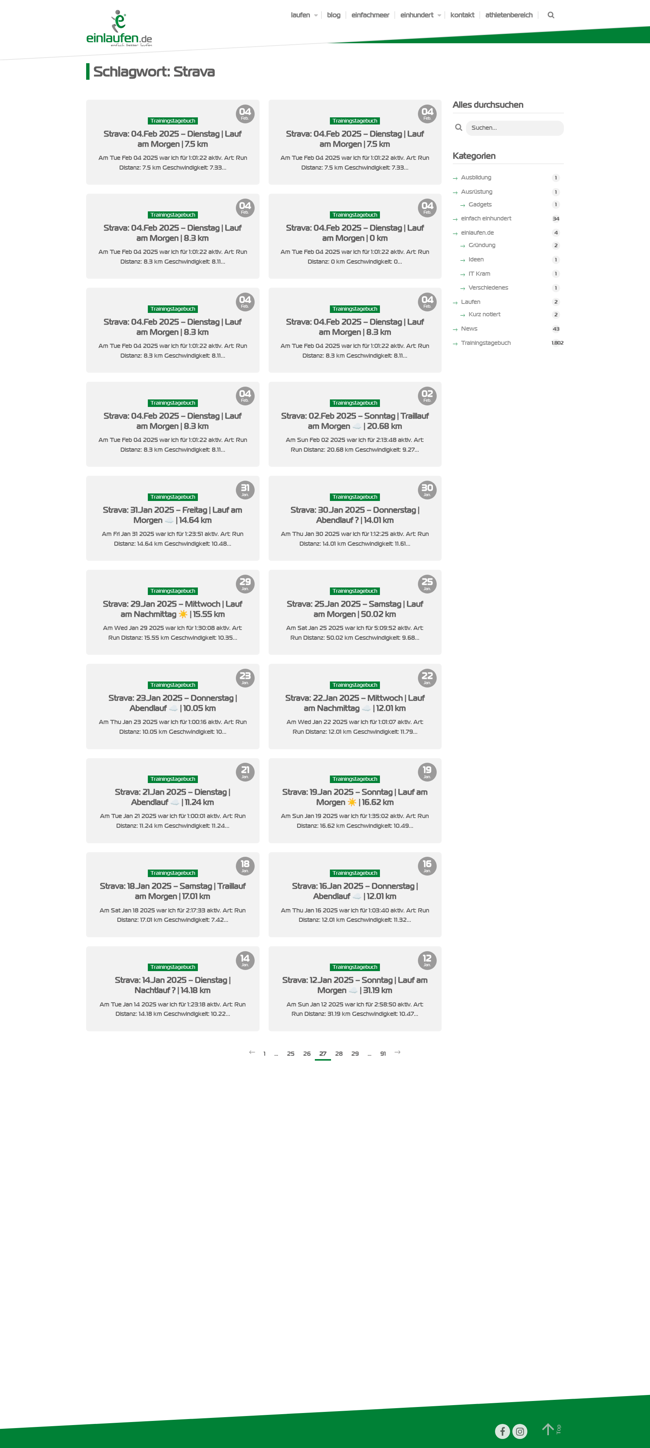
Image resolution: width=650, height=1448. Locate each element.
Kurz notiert (484, 314)
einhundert (417, 15)
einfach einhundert (486, 218)
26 (307, 1054)
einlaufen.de (477, 233)
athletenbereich (509, 15)
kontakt (462, 15)
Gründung (482, 245)
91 (383, 1054)
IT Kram (480, 274)
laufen (300, 15)
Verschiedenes (488, 287)
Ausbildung (476, 177)
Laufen (470, 302)
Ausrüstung (476, 192)
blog (333, 15)
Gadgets (480, 204)
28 (339, 1054)
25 (291, 1054)
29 (355, 1054)
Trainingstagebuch (486, 343)
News (469, 328)
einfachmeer (370, 15)
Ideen (476, 259)
